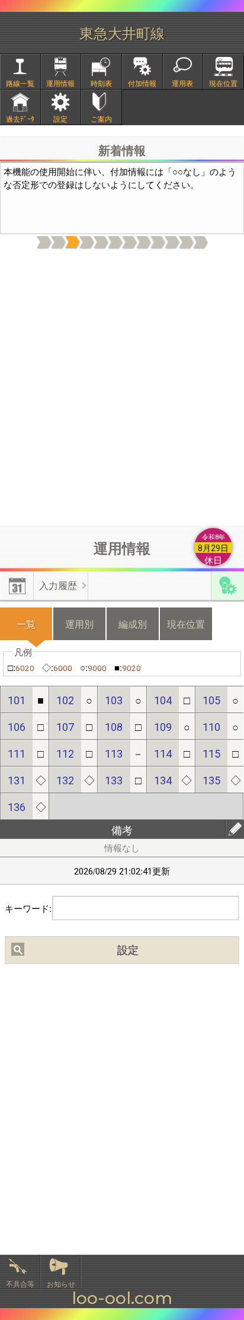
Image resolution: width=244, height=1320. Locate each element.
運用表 (182, 83)
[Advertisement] (122, 388)
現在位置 (223, 83)
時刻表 (101, 83)
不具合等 (20, 1283)
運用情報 (60, 83)
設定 (60, 118)
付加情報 (142, 83)
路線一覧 (20, 83)
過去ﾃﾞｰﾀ (20, 118)
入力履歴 (58, 585)
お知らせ (61, 1283)
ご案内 (101, 118)
